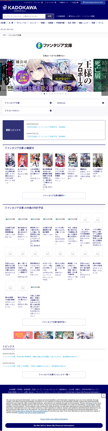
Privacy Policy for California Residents (54, 419)
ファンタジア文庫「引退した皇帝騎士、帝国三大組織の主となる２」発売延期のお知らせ (34, 366)
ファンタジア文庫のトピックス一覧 (53, 374)
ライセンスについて (50, 389)
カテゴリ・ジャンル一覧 (34, 2)
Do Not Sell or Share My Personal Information (82, 392)
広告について (36, 389)
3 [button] (47, 93)
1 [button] (42, 93)
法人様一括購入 (74, 389)
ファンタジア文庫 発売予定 (53, 322)
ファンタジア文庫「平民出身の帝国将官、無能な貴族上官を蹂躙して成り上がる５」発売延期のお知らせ (40, 357)
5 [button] (53, 93)
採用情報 (27, 389)
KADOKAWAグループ (89, 389)
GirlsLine (61, 103)
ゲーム (101, 23)
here (90, 403)
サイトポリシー (58, 392)
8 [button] (61, 93)
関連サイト (64, 2)
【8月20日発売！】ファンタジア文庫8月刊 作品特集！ (46, 127)
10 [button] (66, 93)
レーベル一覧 (51, 2)
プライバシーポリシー (43, 392)
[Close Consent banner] (104, 395)
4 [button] (50, 93)
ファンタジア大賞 (12, 103)
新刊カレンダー (75, 16)
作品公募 (75, 2)
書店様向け (63, 389)
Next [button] (104, 77)
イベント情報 (89, 16)
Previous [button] (3, 77)
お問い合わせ (29, 392)
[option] (54, 75)
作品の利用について (15, 392)
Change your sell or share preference (31, 412)
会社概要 (12, 389)
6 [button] (55, 93)
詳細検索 (61, 16)
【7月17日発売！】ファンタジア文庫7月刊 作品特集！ (46, 136)
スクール (9, 29)
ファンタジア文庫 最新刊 (53, 195)
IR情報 (19, 389)
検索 (49, 16)
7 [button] (58, 93)
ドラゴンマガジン (12, 111)
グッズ (3, 29)
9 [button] (63, 93)
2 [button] (45, 93)
